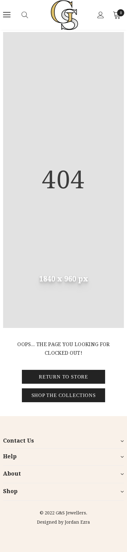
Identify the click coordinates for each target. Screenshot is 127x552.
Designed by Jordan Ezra (63, 522)
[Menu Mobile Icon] (6, 14)
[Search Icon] (31, 15)
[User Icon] (100, 15)
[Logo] (64, 15)
